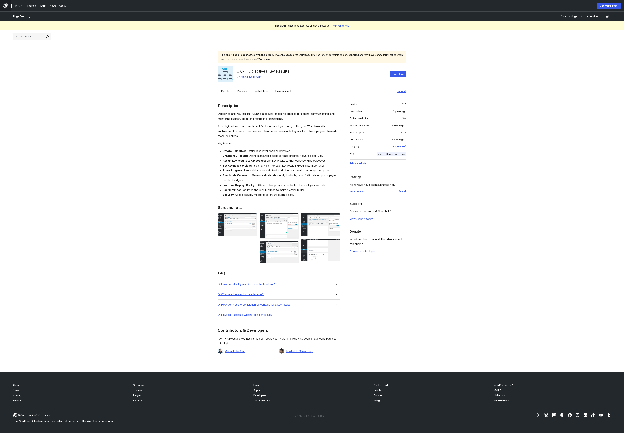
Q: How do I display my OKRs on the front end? (247, 284)
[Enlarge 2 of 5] (294, 217)
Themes (137, 390)
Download (398, 74)
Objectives (391, 154)
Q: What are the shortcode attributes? (241, 294)
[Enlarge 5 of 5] (336, 243)
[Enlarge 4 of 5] (336, 217)
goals (381, 154)
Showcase (138, 385)
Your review (357, 191)
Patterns (137, 400)
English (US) (399, 146)
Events (377, 390)
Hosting (17, 395)
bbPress (500, 395)
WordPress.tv (262, 400)
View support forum (361, 218)
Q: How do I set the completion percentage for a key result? (254, 304)
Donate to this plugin (362, 251)
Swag (378, 400)
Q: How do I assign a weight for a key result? (245, 314)
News (16, 390)
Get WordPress (609, 5)
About (16, 385)
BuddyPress (502, 400)
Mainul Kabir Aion (251, 76)
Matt (498, 390)
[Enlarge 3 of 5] (294, 245)
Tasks (402, 154)
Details (225, 91)
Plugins (137, 395)
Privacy (17, 400)
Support (401, 91)
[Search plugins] (47, 36)
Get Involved (381, 385)
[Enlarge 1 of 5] (252, 217)
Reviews (242, 91)
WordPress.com (504, 385)
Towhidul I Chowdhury (299, 351)
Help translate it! (340, 25)
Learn (257, 385)
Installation (261, 91)
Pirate (47, 415)
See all (402, 191)
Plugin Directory (21, 16)
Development (283, 91)
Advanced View (359, 163)
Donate (379, 395)
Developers (260, 395)
